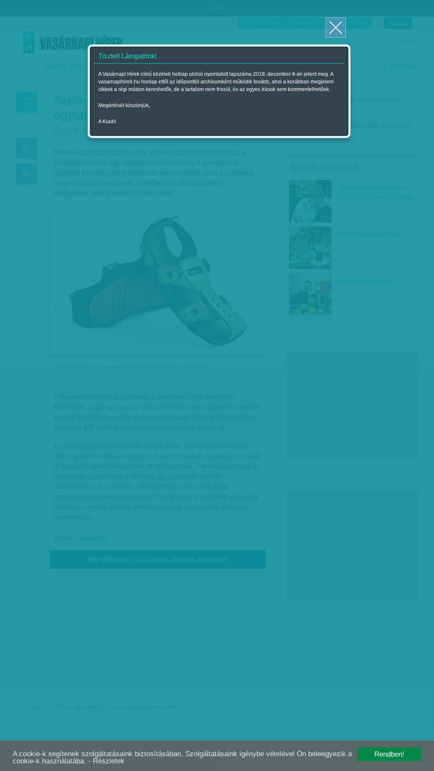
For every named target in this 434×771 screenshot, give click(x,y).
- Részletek (106, 761)
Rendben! (389, 754)
